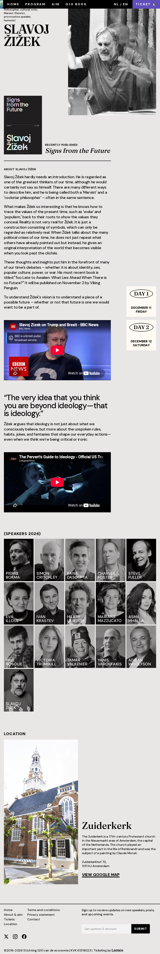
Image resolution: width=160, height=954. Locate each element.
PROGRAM (35, 4)
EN (125, 4)
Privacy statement (41, 915)
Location (10, 924)
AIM (56, 4)
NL (116, 4)
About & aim (13, 915)
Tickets (9, 919)
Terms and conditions (43, 910)
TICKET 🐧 (146, 4)
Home (8, 910)
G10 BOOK (76, 4)
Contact (33, 919)
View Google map (101, 875)
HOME (13, 4)
